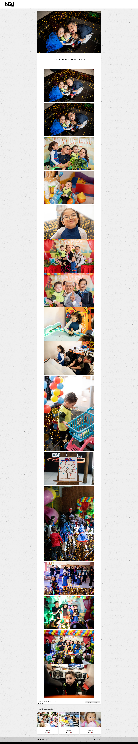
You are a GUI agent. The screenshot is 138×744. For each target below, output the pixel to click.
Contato (132, 4)
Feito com (69, 743)
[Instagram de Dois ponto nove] (97, 739)
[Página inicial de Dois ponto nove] (11, 4)
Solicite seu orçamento (92, 702)
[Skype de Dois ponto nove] (99, 739)
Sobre (127, 4)
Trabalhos (122, 4)
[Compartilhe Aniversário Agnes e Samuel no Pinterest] (42, 703)
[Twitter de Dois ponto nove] (94, 739)
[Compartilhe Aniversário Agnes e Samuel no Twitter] (40, 703)
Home (117, 4)
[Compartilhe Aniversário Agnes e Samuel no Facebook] (38, 703)
